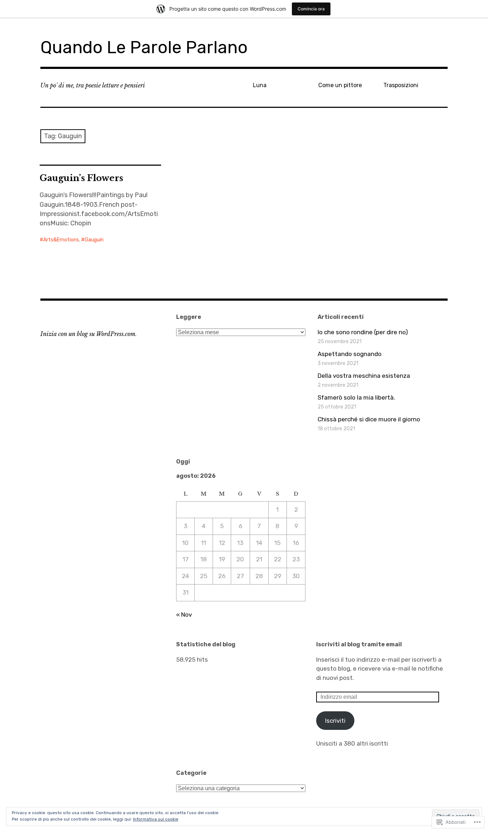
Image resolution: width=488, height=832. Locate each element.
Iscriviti (335, 720)
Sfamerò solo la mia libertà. (356, 397)
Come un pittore (340, 85)
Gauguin (94, 240)
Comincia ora (311, 8)
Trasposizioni (400, 85)
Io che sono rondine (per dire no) (363, 332)
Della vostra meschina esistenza (364, 375)
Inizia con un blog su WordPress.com (87, 333)
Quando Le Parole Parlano (144, 47)
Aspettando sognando (350, 353)
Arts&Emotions (61, 240)
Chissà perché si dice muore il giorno (369, 419)
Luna (260, 85)
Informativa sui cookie (155, 819)
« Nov (184, 614)
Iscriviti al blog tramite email (359, 644)
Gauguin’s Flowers (81, 178)
